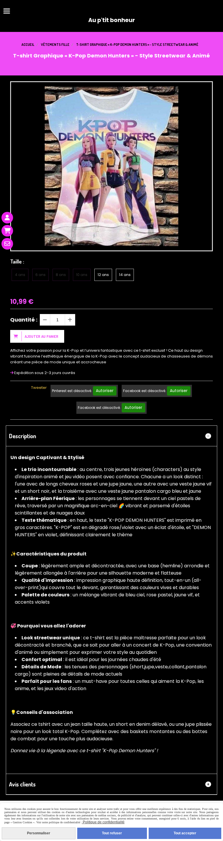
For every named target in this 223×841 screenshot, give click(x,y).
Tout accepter (185, 833)
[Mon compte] (7, 217)
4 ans (20, 274)
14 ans (125, 274)
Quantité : (23, 319)
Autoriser (105, 391)
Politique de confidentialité (103, 822)
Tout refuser (112, 833)
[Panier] (7, 231)
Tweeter (39, 387)
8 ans (61, 274)
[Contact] (7, 244)
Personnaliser (38, 833)
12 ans (103, 274)
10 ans (81, 274)
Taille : (17, 261)
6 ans (40, 274)
